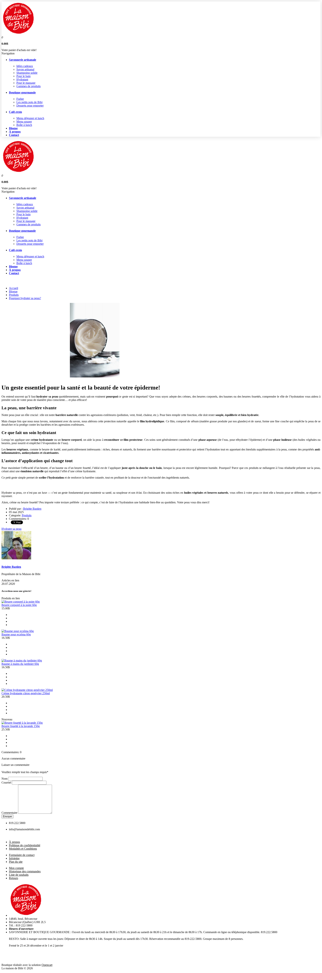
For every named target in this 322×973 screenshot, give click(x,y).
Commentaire (9, 812)
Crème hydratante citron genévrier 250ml (25, 693)
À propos (14, 842)
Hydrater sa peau (11, 528)
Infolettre (14, 858)
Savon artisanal (25, 69)
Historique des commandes (25, 871)
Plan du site (16, 861)
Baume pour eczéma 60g (16, 634)
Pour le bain (23, 76)
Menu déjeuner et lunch (30, 118)
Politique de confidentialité (24, 845)
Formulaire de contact (21, 855)
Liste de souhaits (19, 874)
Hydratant (22, 79)
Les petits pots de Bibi (29, 102)
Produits (14, 294)
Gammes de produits (28, 86)
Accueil (13, 288)
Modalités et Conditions (23, 848)
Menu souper (24, 121)
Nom (4, 778)
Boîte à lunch (24, 124)
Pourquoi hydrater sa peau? (25, 298)
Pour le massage (25, 82)
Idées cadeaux (24, 66)
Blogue (13, 291)
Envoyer (7, 816)
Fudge (20, 98)
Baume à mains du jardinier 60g (20, 663)
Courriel (6, 782)
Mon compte (16, 868)
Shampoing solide (26, 72)
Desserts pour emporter (30, 105)
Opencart (47, 964)
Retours (13, 878)
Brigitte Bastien (32, 508)
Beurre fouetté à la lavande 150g (20, 726)
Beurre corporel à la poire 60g (19, 605)
